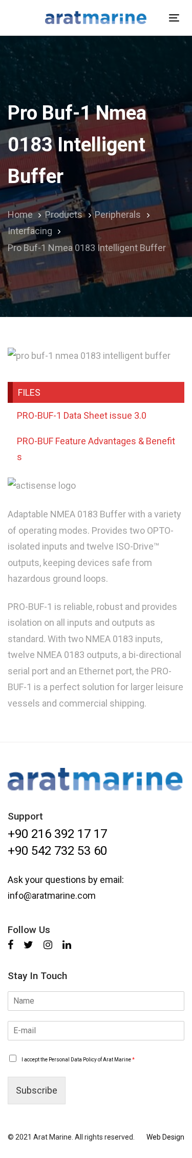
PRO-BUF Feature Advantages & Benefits (96, 449)
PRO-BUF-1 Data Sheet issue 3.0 (81, 415)
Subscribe (36, 1090)
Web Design (165, 1137)
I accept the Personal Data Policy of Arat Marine (78, 1059)
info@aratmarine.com (52, 895)
